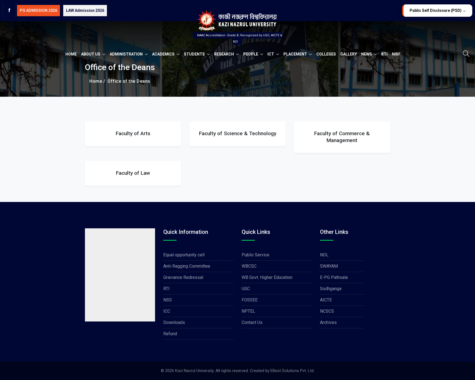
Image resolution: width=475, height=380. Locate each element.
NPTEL (248, 311)
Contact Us (252, 322)
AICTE (326, 300)
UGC (246, 288)
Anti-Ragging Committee (186, 266)
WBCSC (249, 266)
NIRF (396, 54)
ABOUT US (91, 54)
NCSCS (327, 311)
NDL (324, 254)
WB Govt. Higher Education (267, 277)
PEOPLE (251, 54)
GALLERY (348, 54)
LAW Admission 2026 (85, 10)
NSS (167, 300)
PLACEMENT (295, 54)
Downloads (174, 322)
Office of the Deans (127, 81)
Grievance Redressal (183, 277)
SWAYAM (329, 266)
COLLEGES (326, 54)
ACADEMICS (163, 54)
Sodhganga (330, 288)
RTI (384, 54)
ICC (166, 311)
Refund (170, 333)
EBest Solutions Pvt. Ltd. (292, 370)
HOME (71, 54)
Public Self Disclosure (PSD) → (438, 10)
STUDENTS (195, 54)
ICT (271, 54)
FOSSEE (250, 300)
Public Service (255, 254)
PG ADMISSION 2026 (38, 10)
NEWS (367, 54)
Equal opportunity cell (184, 254)
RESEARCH (224, 54)
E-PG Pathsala (334, 277)
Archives (328, 322)
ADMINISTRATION (126, 54)
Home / (97, 81)
